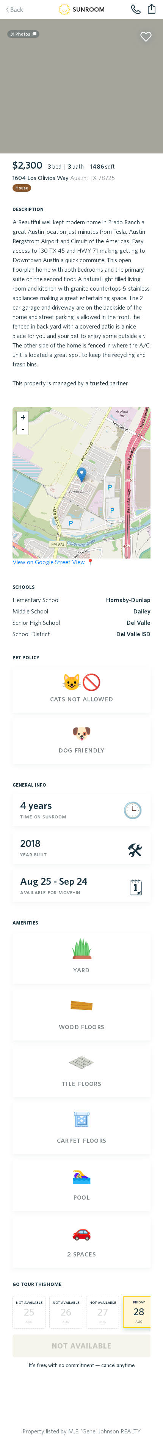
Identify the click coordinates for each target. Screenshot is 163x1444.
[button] (81, 475)
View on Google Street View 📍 (53, 562)
